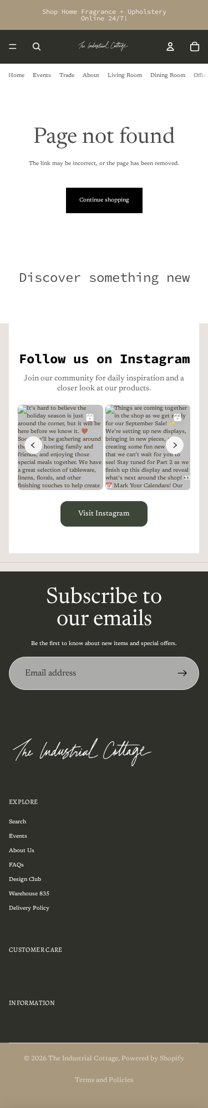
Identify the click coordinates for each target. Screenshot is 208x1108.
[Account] (170, 46)
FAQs (16, 865)
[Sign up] (182, 673)
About (91, 76)
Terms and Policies (104, 1080)
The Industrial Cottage (83, 1058)
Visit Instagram (104, 513)
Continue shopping (104, 200)
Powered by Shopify (152, 1058)
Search (17, 822)
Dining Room (167, 76)
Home (16, 76)
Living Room (125, 76)
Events (42, 76)
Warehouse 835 (29, 894)
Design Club (25, 880)
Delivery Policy (29, 908)
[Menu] (13, 46)
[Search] (36, 46)
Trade (66, 76)
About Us (21, 851)
